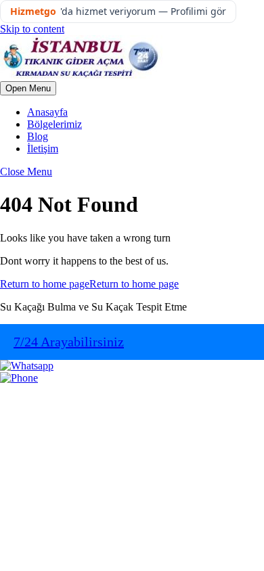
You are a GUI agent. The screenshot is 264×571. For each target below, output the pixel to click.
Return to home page (89, 284)
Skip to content (32, 29)
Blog (37, 136)
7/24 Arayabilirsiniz (69, 341)
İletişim (42, 148)
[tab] (28, 88)
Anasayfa (47, 112)
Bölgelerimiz (54, 124)
